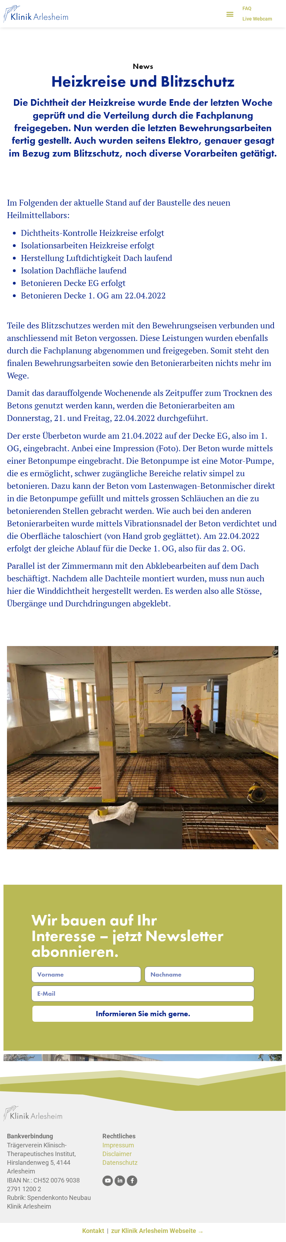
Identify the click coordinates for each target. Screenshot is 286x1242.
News (143, 66)
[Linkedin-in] (120, 1181)
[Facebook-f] (132, 1181)
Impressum (118, 1145)
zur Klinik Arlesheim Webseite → (157, 1230)
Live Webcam (257, 19)
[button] (229, 13)
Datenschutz (120, 1162)
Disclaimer (117, 1153)
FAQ (247, 8)
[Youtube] (107, 1181)
